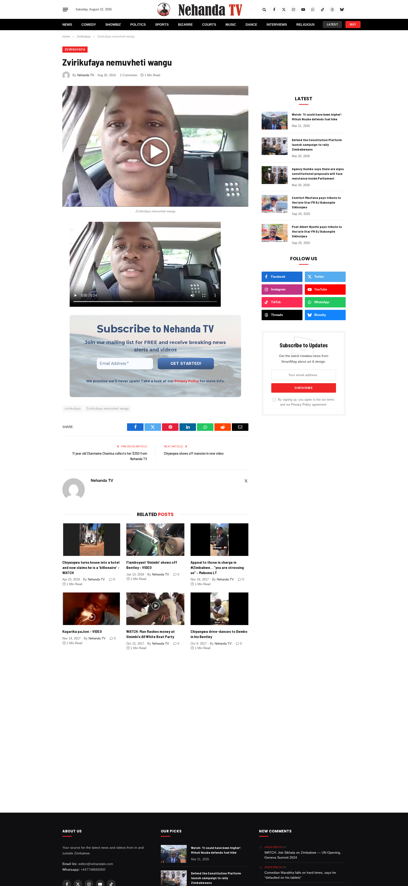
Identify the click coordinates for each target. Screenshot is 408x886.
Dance (251, 24)
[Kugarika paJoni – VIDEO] (91, 608)
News (67, 24)
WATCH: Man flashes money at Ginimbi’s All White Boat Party (150, 634)
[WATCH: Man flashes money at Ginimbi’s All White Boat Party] (155, 608)
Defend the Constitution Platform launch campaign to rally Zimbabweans (317, 144)
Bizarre (185, 24)
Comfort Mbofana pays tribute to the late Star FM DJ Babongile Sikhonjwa (316, 202)
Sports (162, 24)
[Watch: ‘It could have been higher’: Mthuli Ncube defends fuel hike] (275, 121)
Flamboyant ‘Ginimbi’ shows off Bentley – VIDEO (151, 565)
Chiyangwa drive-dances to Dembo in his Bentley (219, 634)
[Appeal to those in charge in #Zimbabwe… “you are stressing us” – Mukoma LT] (219, 539)
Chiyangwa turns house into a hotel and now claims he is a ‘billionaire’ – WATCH (90, 567)
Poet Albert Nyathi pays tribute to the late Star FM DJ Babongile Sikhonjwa (317, 231)
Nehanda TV (85, 75)
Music (230, 24)
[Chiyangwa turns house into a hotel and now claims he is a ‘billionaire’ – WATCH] (91, 539)
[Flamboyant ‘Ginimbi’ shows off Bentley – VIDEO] (155, 539)
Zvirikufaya (75, 49)
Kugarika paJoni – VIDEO (82, 631)
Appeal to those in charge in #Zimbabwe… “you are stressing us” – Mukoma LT (217, 567)
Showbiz (113, 24)
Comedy (88, 24)
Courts (209, 24)
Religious (305, 24)
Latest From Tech (332, 25)
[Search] (264, 9)
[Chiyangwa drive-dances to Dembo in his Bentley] (219, 608)
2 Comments (128, 75)
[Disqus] (155, 725)
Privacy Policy (186, 381)
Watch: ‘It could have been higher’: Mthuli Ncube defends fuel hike (317, 116)
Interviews (277, 24)
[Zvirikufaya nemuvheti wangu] (155, 146)
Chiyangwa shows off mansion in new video (194, 453)
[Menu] (65, 9)
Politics (138, 24)
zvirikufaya (73, 408)
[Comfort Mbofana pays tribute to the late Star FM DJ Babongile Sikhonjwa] (275, 204)
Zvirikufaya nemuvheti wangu (107, 408)
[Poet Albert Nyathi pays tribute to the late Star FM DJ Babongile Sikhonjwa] (275, 233)
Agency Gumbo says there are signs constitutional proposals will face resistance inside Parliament (318, 173)
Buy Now (353, 25)
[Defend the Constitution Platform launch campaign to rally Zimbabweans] (275, 146)
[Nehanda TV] (204, 9)
